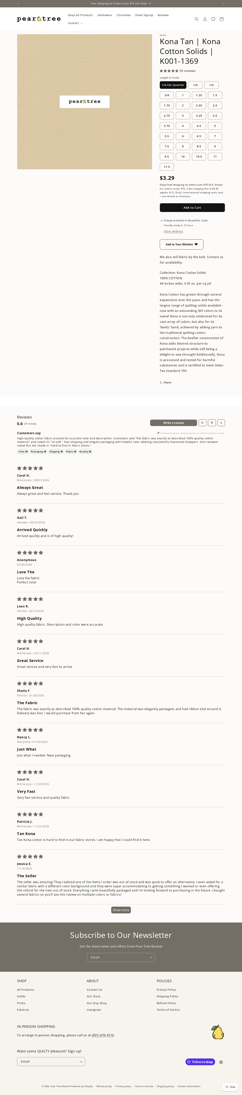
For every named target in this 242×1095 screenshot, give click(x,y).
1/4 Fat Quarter (173, 85)
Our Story (93, 996)
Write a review (173, 423)
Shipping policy (165, 1086)
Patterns (23, 1009)
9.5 (167, 156)
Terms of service (144, 1086)
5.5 (167, 136)
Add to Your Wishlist (179, 244)
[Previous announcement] (18, 3)
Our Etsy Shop (97, 1003)
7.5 (167, 146)
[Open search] (202, 422)
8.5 (199, 146)
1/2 (211, 85)
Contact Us (94, 989)
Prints (21, 1003)
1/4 (195, 85)
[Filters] (212, 422)
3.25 (199, 115)
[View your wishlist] (213, 19)
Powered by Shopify (81, 1086)
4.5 (199, 126)
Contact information (189, 1086)
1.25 (199, 95)
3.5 (215, 115)
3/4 (167, 95)
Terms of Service (168, 1009)
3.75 (167, 126)
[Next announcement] (224, 3)
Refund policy (104, 1086)
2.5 (215, 105)
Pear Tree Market (60, 1086)
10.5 (199, 156)
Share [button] (167, 382)
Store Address (173, 231)
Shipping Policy (167, 996)
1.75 (167, 105)
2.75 (167, 115)
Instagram (94, 1009)
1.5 (215, 95)
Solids (21, 996)
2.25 (199, 105)
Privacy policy (123, 1086)
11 (215, 156)
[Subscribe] (151, 957)
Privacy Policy (166, 989)
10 (183, 156)
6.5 (199, 136)
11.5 (167, 167)
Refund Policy (166, 1003)
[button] (75, 23)
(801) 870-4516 (103, 1035)
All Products (25, 989)
